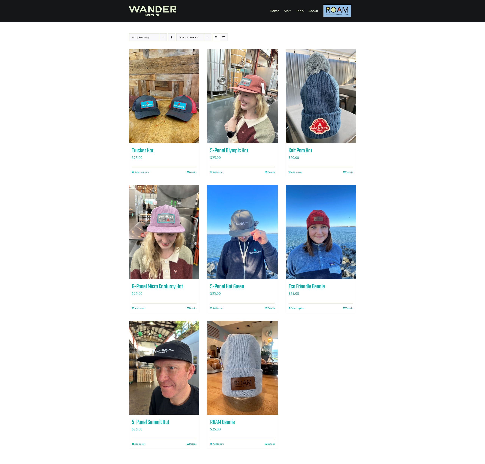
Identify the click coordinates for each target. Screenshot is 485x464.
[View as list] (224, 37)
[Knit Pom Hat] (321, 96)
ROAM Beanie (222, 422)
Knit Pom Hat (300, 151)
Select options (142, 172)
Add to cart (218, 172)
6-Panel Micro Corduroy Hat (157, 287)
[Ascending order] (171, 37)
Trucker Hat (142, 151)
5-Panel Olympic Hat (229, 151)
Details (192, 172)
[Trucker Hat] (164, 96)
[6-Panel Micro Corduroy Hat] (164, 232)
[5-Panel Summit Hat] (164, 368)
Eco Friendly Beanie (307, 287)
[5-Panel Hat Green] (242, 232)
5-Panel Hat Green (227, 287)
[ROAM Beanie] (242, 368)
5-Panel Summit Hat (150, 422)
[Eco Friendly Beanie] (321, 232)
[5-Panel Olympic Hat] (242, 96)
